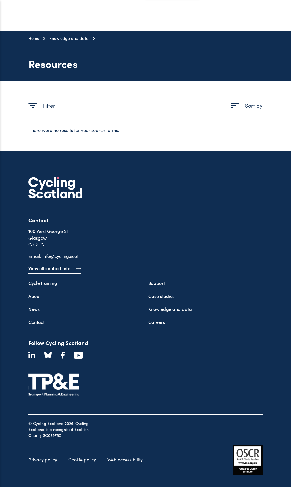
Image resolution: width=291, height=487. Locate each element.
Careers (156, 322)
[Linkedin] (31, 355)
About (34, 296)
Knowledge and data (69, 38)
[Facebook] (63, 355)
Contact (36, 322)
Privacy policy (42, 460)
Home (33, 38)
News (34, 309)
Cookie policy (82, 460)
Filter (49, 105)
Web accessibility (125, 460)
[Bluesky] (48, 355)
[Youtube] (78, 355)
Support (156, 283)
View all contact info (49, 268)
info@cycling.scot (60, 256)
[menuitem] (85, 284)
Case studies (161, 296)
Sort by (254, 105)
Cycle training (42, 283)
